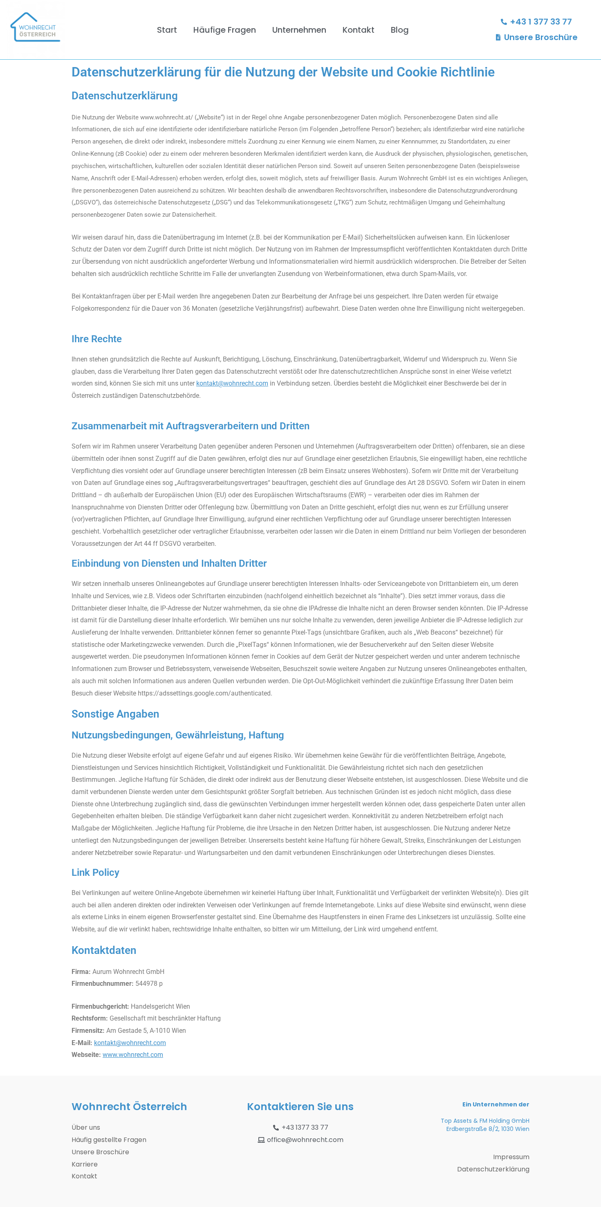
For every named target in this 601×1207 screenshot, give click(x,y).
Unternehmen (299, 30)
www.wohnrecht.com (133, 1055)
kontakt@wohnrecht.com (232, 383)
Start (167, 30)
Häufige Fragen (224, 30)
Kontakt (359, 30)
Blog (400, 30)
